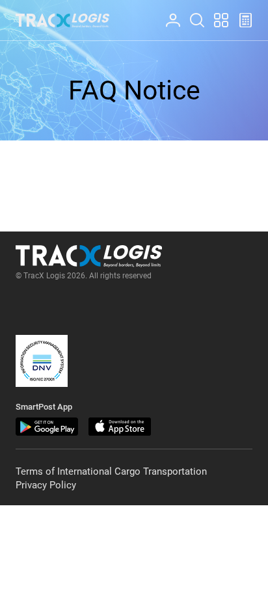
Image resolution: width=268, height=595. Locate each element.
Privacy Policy (46, 485)
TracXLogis (62, 20)
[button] (42, 361)
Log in (167, 13)
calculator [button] (240, 13)
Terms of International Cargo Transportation (111, 471)
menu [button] (215, 13)
